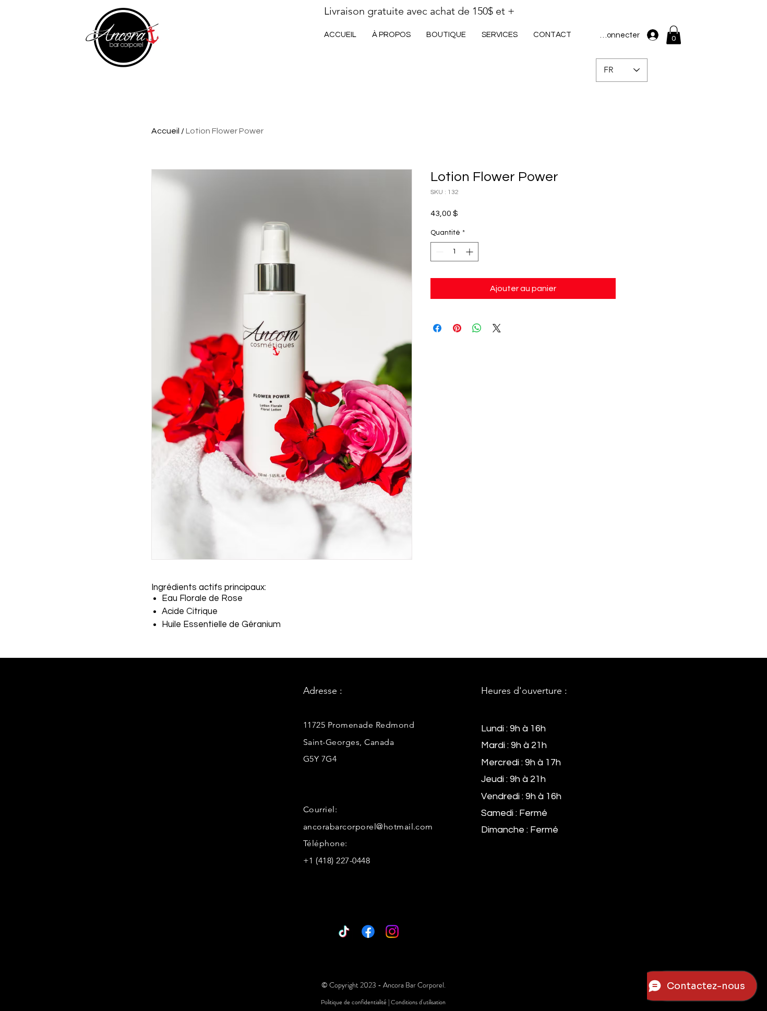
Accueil (165, 131)
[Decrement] (438, 252)
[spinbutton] (454, 252)
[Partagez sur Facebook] (437, 328)
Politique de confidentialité (354, 1002)
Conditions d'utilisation (418, 1002)
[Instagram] (392, 931)
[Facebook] (368, 931)
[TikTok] (344, 931)
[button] (499, 34)
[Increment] (470, 252)
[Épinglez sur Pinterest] (457, 328)
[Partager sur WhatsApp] (477, 328)
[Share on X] (496, 328)
